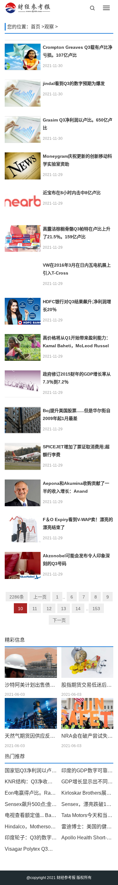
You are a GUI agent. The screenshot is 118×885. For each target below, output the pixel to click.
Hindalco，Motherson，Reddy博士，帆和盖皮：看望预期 (31, 826)
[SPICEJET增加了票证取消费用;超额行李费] (23, 456)
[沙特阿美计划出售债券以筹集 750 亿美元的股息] (31, 662)
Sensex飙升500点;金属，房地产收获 (31, 804)
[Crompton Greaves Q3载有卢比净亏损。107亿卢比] (23, 56)
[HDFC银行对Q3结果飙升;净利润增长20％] (23, 311)
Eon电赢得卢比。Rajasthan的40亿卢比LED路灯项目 (31, 793)
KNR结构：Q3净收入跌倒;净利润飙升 (31, 781)
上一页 (40, 596)
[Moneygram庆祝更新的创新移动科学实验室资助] (23, 165)
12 (49, 608)
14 (78, 608)
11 (34, 608)
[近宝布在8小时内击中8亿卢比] (23, 202)
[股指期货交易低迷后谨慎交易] (87, 662)
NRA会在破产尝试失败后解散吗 (87, 736)
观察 (49, 26)
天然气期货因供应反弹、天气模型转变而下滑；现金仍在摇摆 (31, 736)
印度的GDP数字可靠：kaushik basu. (87, 770)
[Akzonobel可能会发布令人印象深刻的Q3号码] (23, 565)
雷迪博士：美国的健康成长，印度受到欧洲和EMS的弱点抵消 (87, 826)
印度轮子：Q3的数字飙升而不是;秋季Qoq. (31, 837)
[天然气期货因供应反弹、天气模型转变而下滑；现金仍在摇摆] (31, 713)
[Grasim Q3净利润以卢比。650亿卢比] (23, 129)
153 (96, 608)
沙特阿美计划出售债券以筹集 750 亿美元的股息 (31, 685)
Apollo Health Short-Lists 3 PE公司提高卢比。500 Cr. (87, 837)
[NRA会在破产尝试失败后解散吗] (87, 713)
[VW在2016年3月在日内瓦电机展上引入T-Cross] (23, 274)
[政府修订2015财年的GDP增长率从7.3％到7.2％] (23, 383)
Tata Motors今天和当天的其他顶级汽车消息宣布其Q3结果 (87, 815)
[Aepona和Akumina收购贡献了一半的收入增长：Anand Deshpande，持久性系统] (23, 492)
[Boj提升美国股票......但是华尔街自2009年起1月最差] (23, 420)
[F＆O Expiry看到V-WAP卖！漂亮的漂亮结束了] (23, 529)
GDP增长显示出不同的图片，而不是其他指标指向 (87, 781)
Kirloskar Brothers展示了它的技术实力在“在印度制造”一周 (87, 793)
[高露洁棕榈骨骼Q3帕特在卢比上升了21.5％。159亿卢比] (23, 238)
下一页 (59, 620)
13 (63, 608)
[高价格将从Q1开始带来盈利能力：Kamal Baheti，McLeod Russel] (23, 347)
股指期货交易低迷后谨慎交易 (87, 685)
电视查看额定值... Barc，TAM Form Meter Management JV (31, 815)
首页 (35, 26)
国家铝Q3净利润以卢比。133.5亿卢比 (31, 770)
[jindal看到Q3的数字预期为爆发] (23, 93)
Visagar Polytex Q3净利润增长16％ (31, 849)
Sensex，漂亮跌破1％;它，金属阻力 (87, 804)
